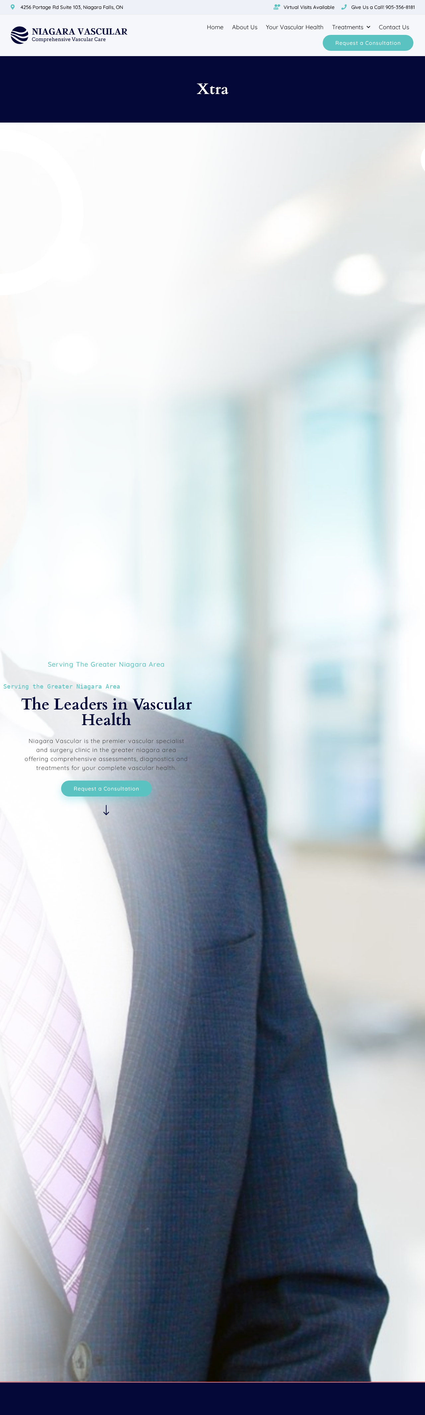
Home (215, 27)
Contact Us (394, 27)
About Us (244, 27)
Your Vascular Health (294, 27)
